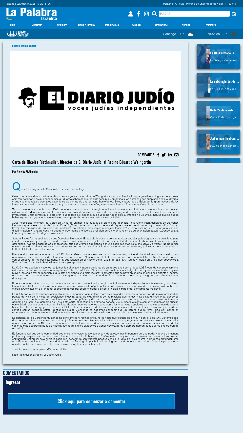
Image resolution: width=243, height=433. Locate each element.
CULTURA (186, 25)
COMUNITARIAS (112, 25)
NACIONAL (136, 25)
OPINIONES (62, 25)
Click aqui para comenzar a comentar (91, 401)
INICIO (12, 25)
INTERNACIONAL (161, 25)
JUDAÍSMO (37, 25)
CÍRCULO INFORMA (86, 25)
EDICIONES (211, 25)
